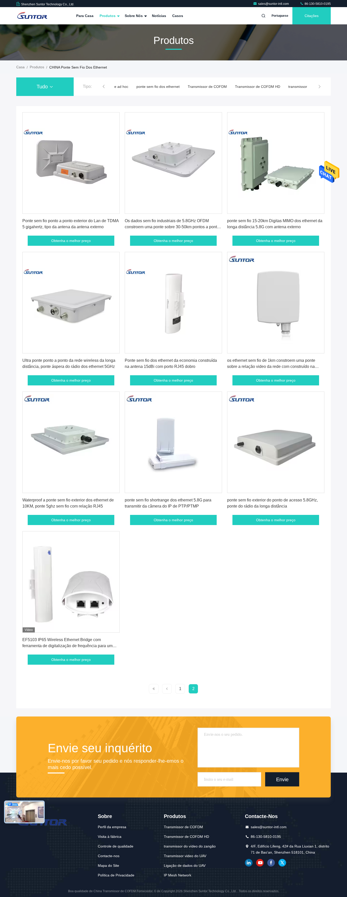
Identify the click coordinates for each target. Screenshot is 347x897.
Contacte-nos (108, 856)
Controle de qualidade (115, 846)
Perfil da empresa (112, 827)
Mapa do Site (108, 865)
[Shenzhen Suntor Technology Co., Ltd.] (32, 15)
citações (312, 16)
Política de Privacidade (116, 875)
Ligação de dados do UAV (185, 865)
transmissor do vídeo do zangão (190, 846)
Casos (177, 16)
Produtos (108, 16)
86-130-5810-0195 (317, 4)
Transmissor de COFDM (207, 87)
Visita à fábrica (109, 837)
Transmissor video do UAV (185, 856)
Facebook (271, 863)
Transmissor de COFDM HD (257, 87)
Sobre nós (134, 16)
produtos (37, 67)
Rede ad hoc (118, 87)
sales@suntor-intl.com (274, 4)
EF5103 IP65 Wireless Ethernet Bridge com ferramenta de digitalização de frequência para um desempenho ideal (67, 646)
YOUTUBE (260, 863)
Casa (20, 67)
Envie (282, 779)
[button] (104, 87)
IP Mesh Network (177, 875)
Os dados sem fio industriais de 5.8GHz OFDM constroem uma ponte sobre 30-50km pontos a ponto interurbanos (172, 227)
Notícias (159, 16)
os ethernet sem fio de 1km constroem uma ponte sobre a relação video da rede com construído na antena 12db (271, 366)
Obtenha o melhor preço (71, 241)
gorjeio (282, 863)
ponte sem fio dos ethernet (158, 87)
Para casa (84, 16)
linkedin (249, 863)
